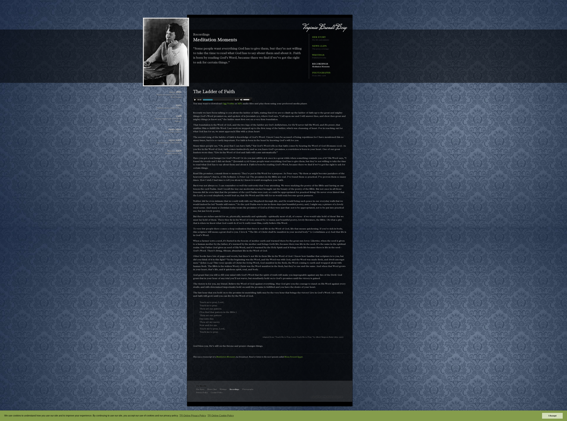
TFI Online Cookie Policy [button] (220, 415)
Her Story (320, 38)
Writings (319, 56)
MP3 (240, 103)
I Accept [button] (552, 416)
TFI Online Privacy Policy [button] (192, 415)
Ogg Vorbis (228, 103)
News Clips (320, 47)
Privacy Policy (202, 392)
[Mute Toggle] (241, 100)
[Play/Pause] (195, 100)
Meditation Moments (225, 356)
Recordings (321, 65)
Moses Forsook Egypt (293, 356)
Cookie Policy (217, 392)
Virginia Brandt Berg (324, 27)
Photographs (321, 74)
